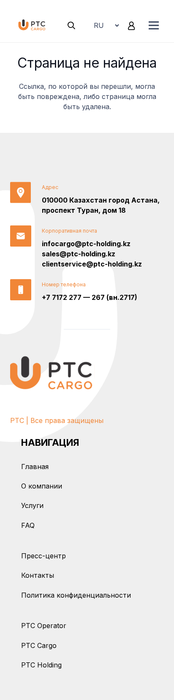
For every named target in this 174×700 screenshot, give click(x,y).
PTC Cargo (39, 645)
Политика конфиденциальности (76, 595)
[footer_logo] (52, 372)
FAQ (28, 525)
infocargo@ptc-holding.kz (86, 243)
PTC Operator (43, 625)
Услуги (32, 505)
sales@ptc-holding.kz (78, 254)
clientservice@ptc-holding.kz (92, 264)
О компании (41, 486)
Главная (35, 466)
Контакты (37, 575)
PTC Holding (41, 665)
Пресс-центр (43, 556)
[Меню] (153, 25)
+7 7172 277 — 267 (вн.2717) (89, 297)
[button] (71, 25)
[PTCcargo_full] (32, 25)
